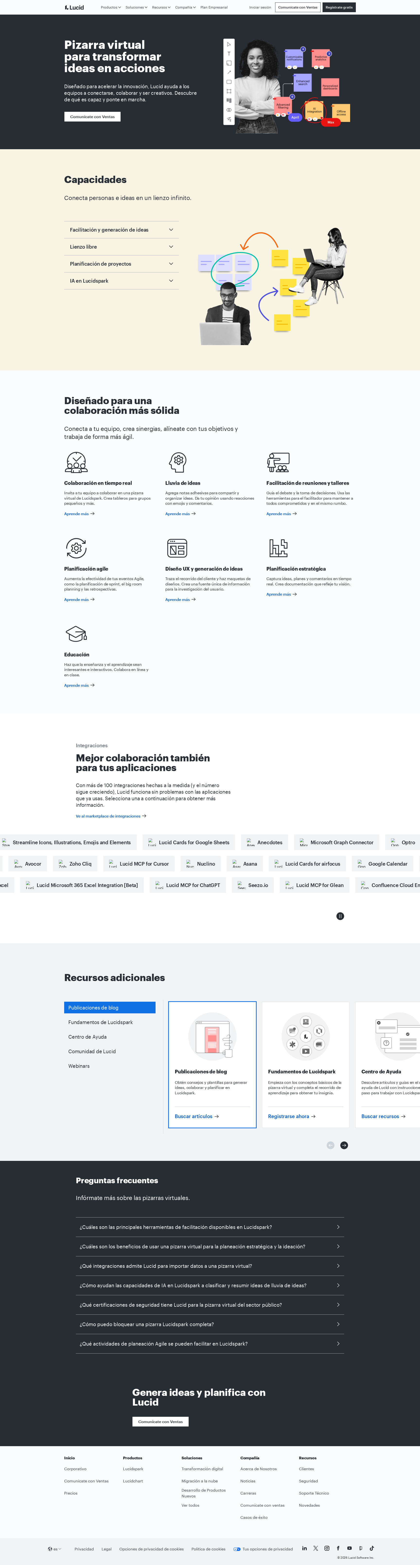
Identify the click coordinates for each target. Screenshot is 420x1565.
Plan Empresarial (214, 7)
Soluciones (135, 7)
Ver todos (190, 1505)
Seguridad (308, 1480)
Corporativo (75, 1468)
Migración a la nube (200, 1480)
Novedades (309, 1505)
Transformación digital (202, 1468)
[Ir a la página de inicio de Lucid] (81, 7)
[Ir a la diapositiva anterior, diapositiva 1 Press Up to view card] (330, 1145)
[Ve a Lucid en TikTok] (371, 1548)
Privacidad (84, 1549)
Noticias (247, 1480)
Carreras (248, 1493)
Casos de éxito (254, 1517)
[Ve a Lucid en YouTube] (349, 1548)
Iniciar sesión (260, 7)
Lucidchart (133, 1480)
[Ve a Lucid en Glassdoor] (360, 1548)
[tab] (110, 1007)
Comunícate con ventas (262, 1505)
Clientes (306, 1468)
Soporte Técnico (314, 1493)
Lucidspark (133, 1468)
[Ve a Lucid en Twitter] (315, 1548)
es (55, 1549)
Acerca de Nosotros (258, 1468)
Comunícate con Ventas (297, 7)
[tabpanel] (212, 1065)
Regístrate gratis (339, 7)
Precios (71, 1493)
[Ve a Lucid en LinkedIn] (304, 1548)
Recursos (159, 7)
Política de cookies (209, 1549)
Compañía (183, 7)
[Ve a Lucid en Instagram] (326, 1548)
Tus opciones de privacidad (268, 1549)
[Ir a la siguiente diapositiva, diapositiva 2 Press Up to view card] (344, 1145)
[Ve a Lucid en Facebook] (338, 1548)
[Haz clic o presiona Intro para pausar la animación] (340, 916)
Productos (109, 7)
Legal (107, 1549)
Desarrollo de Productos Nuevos (204, 1493)
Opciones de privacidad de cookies (151, 1549)
